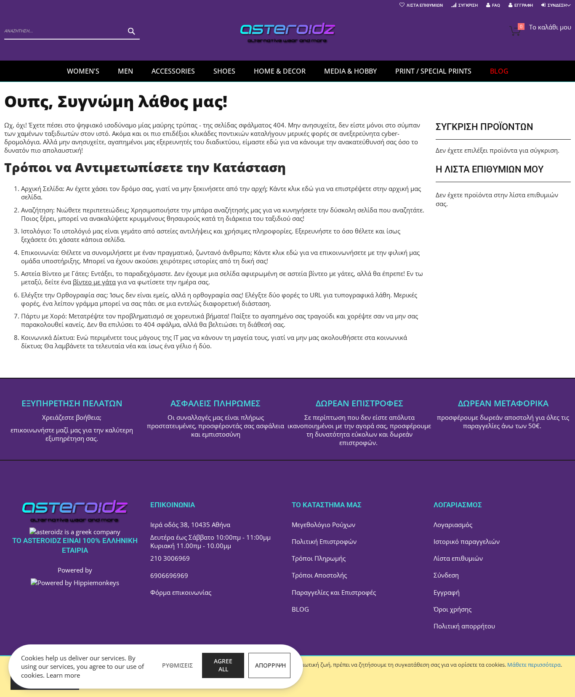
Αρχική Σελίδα (42, 188)
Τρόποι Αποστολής (319, 575)
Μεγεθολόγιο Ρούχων (323, 524)
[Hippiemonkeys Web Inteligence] (75, 582)
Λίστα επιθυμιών (458, 558)
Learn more (63, 675)
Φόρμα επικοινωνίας (180, 592)
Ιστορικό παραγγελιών (467, 541)
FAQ (496, 5)
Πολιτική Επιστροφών (324, 541)
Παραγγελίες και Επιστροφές (334, 592)
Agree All (223, 665)
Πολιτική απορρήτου (464, 626)
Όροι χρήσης (452, 609)
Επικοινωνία (39, 252)
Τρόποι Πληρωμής (319, 558)
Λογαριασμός (453, 524)
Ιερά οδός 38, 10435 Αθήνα (190, 524)
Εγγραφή (523, 5)
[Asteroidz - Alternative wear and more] (287, 34)
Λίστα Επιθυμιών (425, 5)
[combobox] (72, 31)
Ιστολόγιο (35, 231)
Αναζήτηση (37, 210)
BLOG (300, 609)
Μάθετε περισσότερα (534, 664)
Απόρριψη (270, 665)
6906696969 (169, 575)
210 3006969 (170, 558)
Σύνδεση (446, 575)
